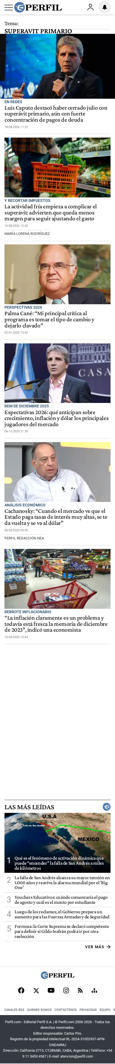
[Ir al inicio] (38, 7)
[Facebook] (21, 991)
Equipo (105, 1010)
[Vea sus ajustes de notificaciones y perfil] (104, 7)
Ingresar (90, 7)
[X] (36, 991)
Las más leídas (29, 807)
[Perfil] (57, 977)
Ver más (94, 947)
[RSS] (80, 991)
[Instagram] (66, 991)
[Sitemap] (94, 991)
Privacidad (88, 1010)
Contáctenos (65, 1010)
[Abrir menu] (8, 7)
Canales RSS (14, 1010)
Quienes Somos (39, 1010)
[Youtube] (51, 991)
